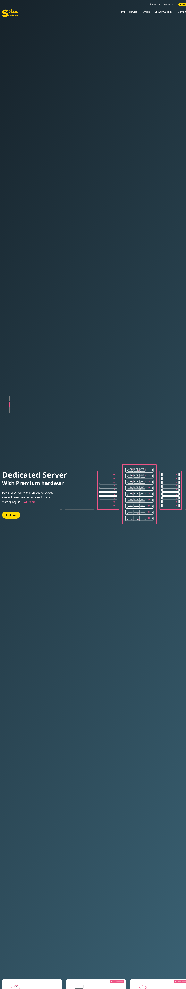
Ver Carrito (170, 4)
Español (155, 4)
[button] (9, 398)
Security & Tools (164, 11)
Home (122, 11)
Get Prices (11, 512)
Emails (146, 11)
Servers (133, 11)
